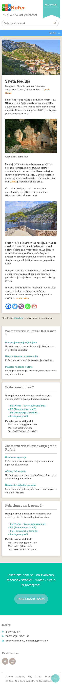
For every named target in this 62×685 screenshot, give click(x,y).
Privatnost (50, 676)
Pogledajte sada (31, 599)
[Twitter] (15, 306)
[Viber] (21, 306)
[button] (52, 33)
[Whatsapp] (28, 306)
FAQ (30, 676)
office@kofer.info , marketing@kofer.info (27, 640)
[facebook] (5, 661)
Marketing (20, 676)
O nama (38, 676)
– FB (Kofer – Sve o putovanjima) (26, 405)
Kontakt (9, 676)
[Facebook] (8, 306)
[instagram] (12, 661)
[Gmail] (34, 306)
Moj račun (51, 5)
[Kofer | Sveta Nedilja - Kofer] (13, 6)
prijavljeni (18, 318)
